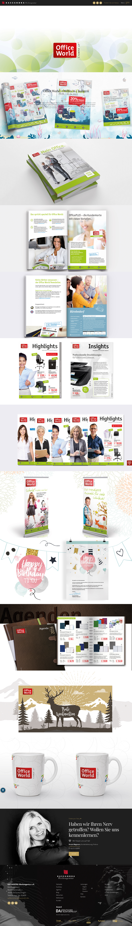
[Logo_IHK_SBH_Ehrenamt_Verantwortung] (118, 921)
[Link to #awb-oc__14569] (128, 3)
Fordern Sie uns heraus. (111, 3)
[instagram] (97, 3)
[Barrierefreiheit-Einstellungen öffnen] (3, 790)
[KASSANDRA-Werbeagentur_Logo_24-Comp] (19, 2)
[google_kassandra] (59, 921)
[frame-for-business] (89, 919)
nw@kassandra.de (74, 846)
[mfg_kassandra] (74, 921)
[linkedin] (100, 3)
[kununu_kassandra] (101, 921)
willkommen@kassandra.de (18, 898)
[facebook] (94, 3)
